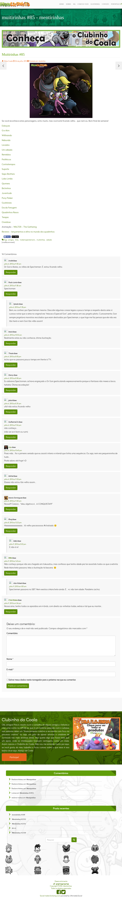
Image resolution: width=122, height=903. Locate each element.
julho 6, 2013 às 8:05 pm (12, 356)
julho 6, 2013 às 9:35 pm (17, 307)
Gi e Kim (5, 130)
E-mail (10, 669)
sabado (49, 240)
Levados (6, 145)
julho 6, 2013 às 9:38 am (12, 285)
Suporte (5, 169)
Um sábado (7, 149)
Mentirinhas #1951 (27, 793)
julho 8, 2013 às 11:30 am (12, 501)
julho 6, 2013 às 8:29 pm (12, 403)
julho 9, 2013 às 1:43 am (12, 561)
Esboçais (6, 125)
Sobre (68, 4)
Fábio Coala (8, 61)
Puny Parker (7, 198)
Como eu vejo (83, 4)
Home (61, 4)
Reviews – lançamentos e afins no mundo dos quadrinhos (28, 231)
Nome (9, 659)
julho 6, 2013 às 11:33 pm (12, 479)
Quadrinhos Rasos (10, 212)
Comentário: (12, 633)
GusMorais (7, 202)
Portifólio (115, 4)
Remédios (6, 154)
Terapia (5, 217)
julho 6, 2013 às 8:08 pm (12, 378)
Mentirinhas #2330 (19, 833)
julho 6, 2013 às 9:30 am (12, 264)
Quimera (6, 183)
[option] (61, 39)
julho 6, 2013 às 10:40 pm (13, 450)
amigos (11, 240)
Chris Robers (12, 600)
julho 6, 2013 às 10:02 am (13, 335)
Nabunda (6, 140)
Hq (74, 4)
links (16, 240)
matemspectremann (27, 240)
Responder (11, 272)
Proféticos (6, 159)
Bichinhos (6, 188)
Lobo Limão (7, 178)
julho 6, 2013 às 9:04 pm (12, 425)
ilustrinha (95, 4)
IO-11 (14, 828)
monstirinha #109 (18, 815)
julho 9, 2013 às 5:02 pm (17, 544)
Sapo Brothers (8, 174)
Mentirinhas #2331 (19, 824)
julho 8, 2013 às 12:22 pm (13, 522)
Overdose (6, 222)
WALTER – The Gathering (25, 226)
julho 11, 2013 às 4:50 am (17, 586)
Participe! (14, 757)
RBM (10, 558)
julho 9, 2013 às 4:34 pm (12, 603)
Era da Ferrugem (9, 207)
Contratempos (8, 164)
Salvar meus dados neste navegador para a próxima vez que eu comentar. (42, 679)
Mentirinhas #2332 (19, 819)
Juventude (7, 193)
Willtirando (7, 135)
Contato (105, 4)
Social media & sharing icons (50, 896)
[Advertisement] (61, 704)
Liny (10, 447)
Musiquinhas (31, 779)
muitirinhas (41, 240)
